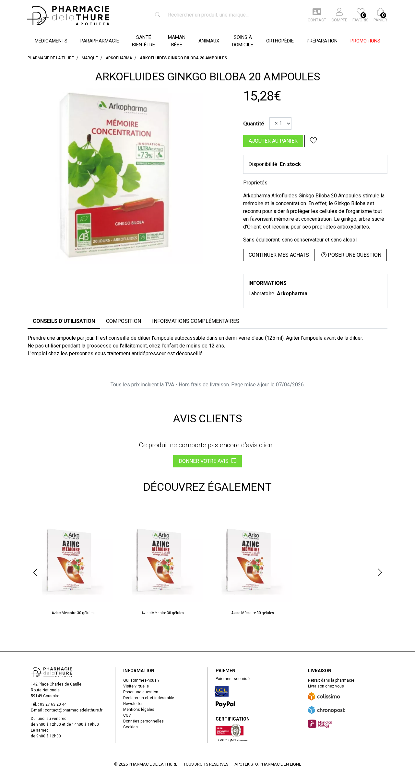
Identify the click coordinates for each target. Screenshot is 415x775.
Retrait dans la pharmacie (331, 680)
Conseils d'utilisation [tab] (64, 321)
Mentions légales (138, 709)
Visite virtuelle (136, 686)
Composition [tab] (123, 321)
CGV (127, 715)
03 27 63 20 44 (53, 704)
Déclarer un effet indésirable (148, 698)
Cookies (130, 727)
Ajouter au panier (273, 141)
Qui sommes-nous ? (141, 680)
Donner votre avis (205, 461)
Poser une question (140, 692)
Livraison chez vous (326, 686)
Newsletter (133, 703)
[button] (35, 572)
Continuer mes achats (279, 255)
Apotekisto (267, 764)
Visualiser (75, 522)
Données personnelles (143, 721)
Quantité (253, 124)
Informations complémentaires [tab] (195, 321)
